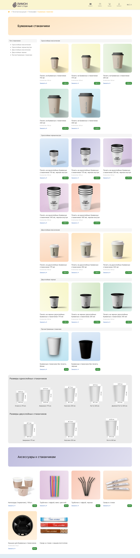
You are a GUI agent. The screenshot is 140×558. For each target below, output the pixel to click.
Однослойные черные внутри (22, 47)
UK (131, 5)
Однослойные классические (21, 44)
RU (128, 5)
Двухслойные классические (21, 50)
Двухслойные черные (19, 52)
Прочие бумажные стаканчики (22, 55)
